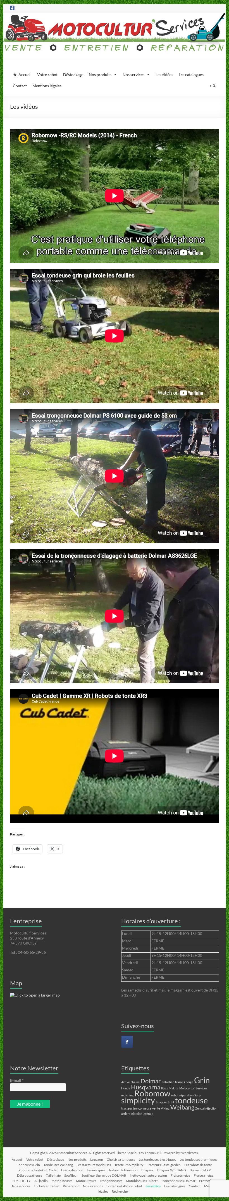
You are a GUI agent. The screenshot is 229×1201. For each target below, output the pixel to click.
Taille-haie (53, 1175)
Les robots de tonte (198, 1165)
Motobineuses (61, 1181)
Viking (165, 1108)
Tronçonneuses (111, 1181)
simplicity (138, 1100)
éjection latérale (142, 1113)
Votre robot (47, 74)
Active (125, 1082)
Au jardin (41, 1181)
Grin (202, 1080)
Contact (20, 85)
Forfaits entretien (46, 1186)
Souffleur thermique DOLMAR (104, 1175)
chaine (135, 1082)
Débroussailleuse (29, 1175)
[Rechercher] (211, 85)
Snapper (161, 1102)
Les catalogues (191, 74)
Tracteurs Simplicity (129, 1165)
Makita (173, 1088)
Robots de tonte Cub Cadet (38, 1170)
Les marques (96, 1170)
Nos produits (100, 74)
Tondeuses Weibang (58, 1165)
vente (156, 1108)
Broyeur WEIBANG (171, 1170)
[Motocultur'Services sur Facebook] (127, 1042)
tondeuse (191, 1100)
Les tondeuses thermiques (198, 1159)
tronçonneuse (142, 1108)
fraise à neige (184, 1082)
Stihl (171, 1102)
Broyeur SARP (200, 1170)
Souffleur (71, 1175)
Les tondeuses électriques (157, 1159)
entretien (168, 1082)
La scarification (72, 1170)
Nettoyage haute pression (148, 1175)
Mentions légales (46, 85)
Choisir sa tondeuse (121, 1159)
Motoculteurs (86, 1181)
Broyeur (147, 1170)
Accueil (25, 74)
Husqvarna (145, 1087)
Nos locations (93, 1186)
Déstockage (73, 74)
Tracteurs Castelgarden (164, 1165)
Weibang (182, 1107)
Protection (207, 1181)
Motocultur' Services (193, 1088)
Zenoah (200, 1108)
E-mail (17, 1080)
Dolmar (150, 1081)
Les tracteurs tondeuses (94, 1165)
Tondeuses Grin (28, 1165)
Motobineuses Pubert (142, 1181)
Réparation (71, 1186)
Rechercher (120, 1191)
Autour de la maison (123, 1170)
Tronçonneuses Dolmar (178, 1181)
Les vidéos (164, 74)
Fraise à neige (180, 1175)
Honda (125, 1088)
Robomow (152, 1093)
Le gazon (96, 1159)
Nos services (133, 74)
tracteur (126, 1108)
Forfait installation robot (124, 1186)
